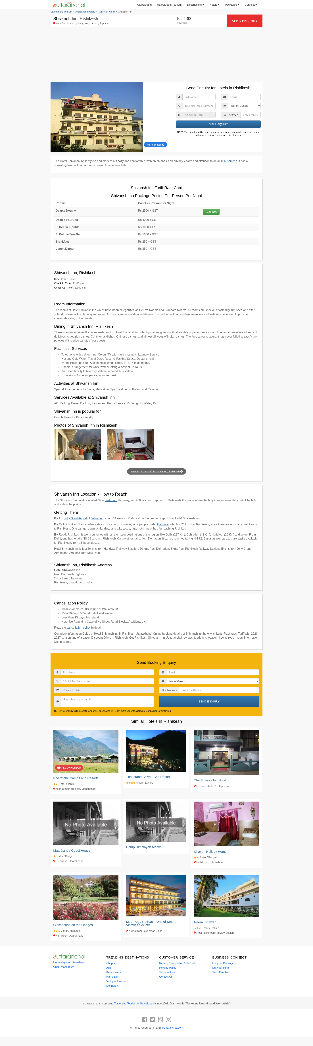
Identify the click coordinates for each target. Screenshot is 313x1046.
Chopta (110, 963)
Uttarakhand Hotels (85, 11)
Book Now (211, 211)
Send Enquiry (245, 21)
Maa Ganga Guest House (71, 850)
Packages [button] (231, 4)
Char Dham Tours (63, 966)
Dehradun (97, 518)
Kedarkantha (113, 972)
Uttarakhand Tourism (169, 4)
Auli (108, 967)
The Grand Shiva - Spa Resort (148, 777)
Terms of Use (167, 972)
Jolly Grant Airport (75, 518)
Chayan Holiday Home (210, 851)
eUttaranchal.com (172, 1027)
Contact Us (166, 976)
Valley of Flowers (116, 981)
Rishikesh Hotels (107, 11)
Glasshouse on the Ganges (73, 925)
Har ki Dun (112, 976)
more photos (154, 144)
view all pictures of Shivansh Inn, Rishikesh (155, 471)
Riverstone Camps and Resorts (76, 778)
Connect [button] (250, 4)
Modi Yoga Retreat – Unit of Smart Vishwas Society (151, 923)
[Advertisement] (156, 55)
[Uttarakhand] (68, 4)
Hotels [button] (214, 4)
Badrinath (111, 500)
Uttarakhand (144, 4)
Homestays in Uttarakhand (69, 962)
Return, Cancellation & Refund (177, 963)
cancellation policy (79, 627)
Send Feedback (221, 972)
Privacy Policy (167, 967)
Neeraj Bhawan (205, 922)
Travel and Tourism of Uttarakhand (134, 1003)
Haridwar (163, 524)
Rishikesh (230, 161)
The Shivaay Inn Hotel (210, 780)
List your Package (223, 963)
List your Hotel (220, 967)
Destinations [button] (195, 4)
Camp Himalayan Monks (144, 847)
